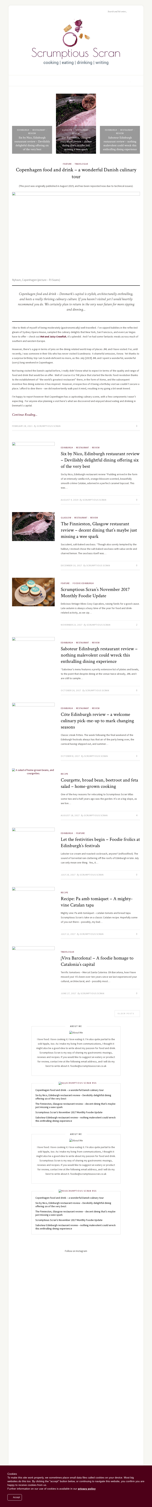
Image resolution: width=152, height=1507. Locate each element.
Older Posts (126, 1013)
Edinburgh (23, 130)
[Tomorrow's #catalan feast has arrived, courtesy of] (76, 1372)
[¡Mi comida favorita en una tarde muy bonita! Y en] (122, 1427)
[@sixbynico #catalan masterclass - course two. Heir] (122, 1325)
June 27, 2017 (68, 993)
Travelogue (81, 164)
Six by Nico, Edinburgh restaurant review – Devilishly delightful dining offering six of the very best (32, 143)
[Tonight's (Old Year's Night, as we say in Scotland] (76, 1442)
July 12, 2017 (68, 934)
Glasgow (67, 130)
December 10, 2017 (71, 565)
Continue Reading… (24, 414)
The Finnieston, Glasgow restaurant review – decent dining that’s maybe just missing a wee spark (76, 143)
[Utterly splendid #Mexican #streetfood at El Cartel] (76, 1267)
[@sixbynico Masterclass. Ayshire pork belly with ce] (30, 1433)
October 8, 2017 (70, 756)
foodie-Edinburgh (83, 583)
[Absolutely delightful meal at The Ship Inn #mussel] (30, 1334)
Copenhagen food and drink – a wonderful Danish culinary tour (76, 173)
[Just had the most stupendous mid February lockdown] (122, 1390)
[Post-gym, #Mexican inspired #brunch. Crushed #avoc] (30, 1272)
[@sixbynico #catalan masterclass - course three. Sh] (76, 1325)
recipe (64, 774)
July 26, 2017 (68, 874)
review (32, 133)
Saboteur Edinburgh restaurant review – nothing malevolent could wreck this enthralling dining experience (120, 143)
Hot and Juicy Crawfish (53, 336)
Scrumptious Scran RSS (81, 1083)
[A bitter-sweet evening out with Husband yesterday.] (122, 1280)
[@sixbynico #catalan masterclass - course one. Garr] (30, 1379)
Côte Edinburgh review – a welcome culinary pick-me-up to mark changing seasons (97, 720)
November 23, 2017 (71, 624)
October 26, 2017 (71, 690)
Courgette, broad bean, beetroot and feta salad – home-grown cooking (99, 783)
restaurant (38, 130)
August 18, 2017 (70, 815)
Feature (67, 164)
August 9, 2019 (69, 499)
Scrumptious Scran (49, 426)
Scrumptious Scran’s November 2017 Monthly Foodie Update (95, 592)
